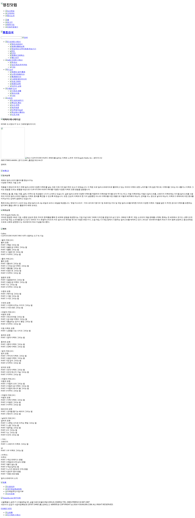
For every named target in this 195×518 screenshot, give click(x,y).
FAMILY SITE (6, 509)
